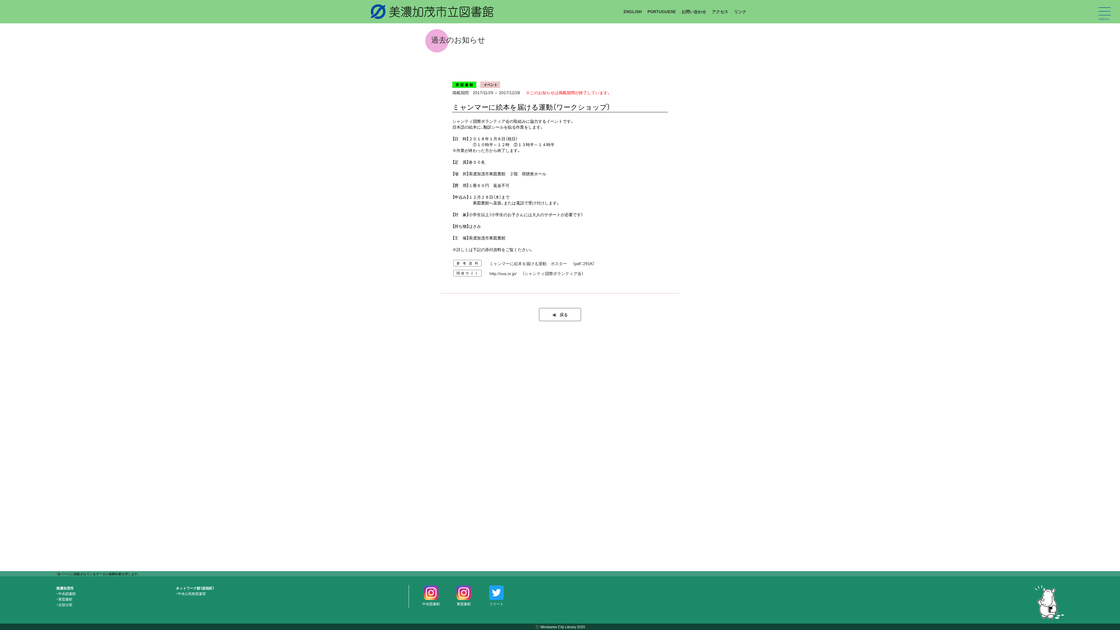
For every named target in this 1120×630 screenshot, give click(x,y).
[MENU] (1104, 11)
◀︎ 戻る (560, 314)
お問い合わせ (694, 11)
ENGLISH (633, 11)
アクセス (720, 11)
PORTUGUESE (662, 11)
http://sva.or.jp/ (503, 273)
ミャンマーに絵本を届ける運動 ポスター (528, 263)
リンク (740, 11)
